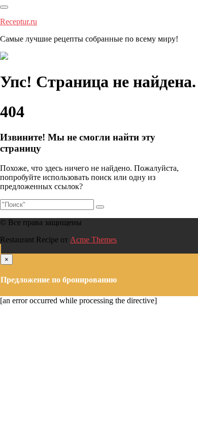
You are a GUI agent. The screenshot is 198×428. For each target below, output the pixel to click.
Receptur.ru (18, 21)
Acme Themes (93, 239)
